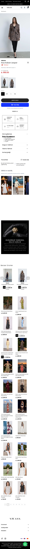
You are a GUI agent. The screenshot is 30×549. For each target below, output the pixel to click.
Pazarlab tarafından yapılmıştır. (15, 547)
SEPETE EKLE (15, 100)
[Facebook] (2, 538)
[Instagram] (5, 538)
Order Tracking (8, 1)
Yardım (2, 1)
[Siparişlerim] (24, 7)
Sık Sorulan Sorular (17, 1)
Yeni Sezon (3, 11)
